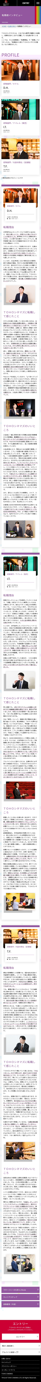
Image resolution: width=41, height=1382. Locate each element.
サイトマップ (6, 1362)
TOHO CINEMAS (7, 1373)
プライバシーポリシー (9, 1366)
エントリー (20, 1336)
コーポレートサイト (8, 1370)
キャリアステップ (10, 1297)
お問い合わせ (6, 1358)
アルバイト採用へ (9, 1352)
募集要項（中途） (10, 1304)
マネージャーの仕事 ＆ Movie (14, 1290)
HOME (4, 26)
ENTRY (26, 2)
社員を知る (12, 26)
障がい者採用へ (8, 1346)
